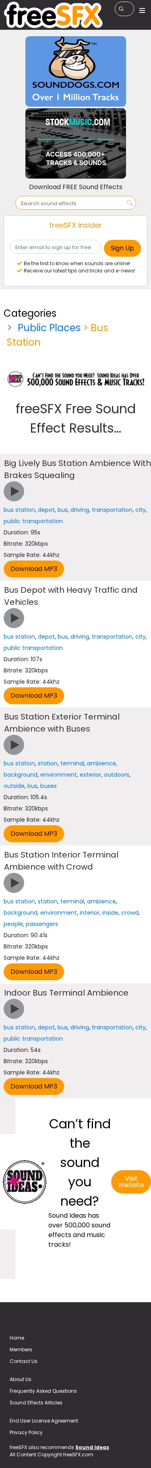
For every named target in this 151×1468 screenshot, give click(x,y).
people (13, 924)
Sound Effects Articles (36, 1402)
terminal (72, 763)
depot (46, 510)
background (20, 775)
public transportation (33, 521)
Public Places (49, 327)
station (48, 763)
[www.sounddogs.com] (75, 71)
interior (89, 913)
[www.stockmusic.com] (75, 143)
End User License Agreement (44, 1420)
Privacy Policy (26, 1432)
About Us (20, 1379)
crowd (130, 913)
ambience (101, 763)
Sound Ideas (92, 1447)
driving (79, 510)
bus (63, 510)
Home (17, 1337)
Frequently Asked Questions (43, 1391)
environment (58, 775)
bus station (19, 510)
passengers (42, 924)
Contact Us (23, 1361)
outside (14, 786)
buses (48, 786)
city (140, 510)
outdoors (116, 775)
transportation (112, 510)
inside (110, 913)
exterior (90, 775)
